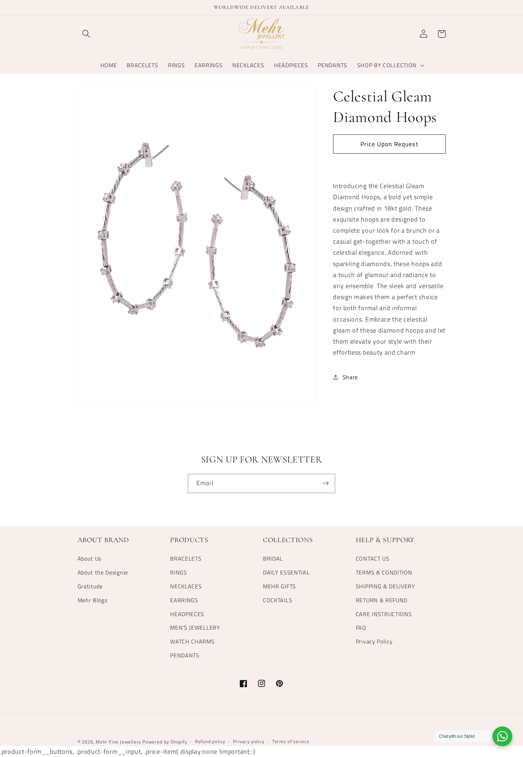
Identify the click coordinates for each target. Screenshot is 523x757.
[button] (87, 34)
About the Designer (103, 572)
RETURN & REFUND (381, 600)
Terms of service (291, 741)
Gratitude (90, 586)
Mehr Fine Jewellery (118, 742)
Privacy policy (248, 741)
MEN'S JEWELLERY (195, 627)
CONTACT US (373, 558)
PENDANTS (185, 655)
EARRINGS (184, 600)
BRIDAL (273, 558)
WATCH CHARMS (192, 641)
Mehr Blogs (92, 600)
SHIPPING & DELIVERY (385, 586)
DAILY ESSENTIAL (286, 572)
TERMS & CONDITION (384, 572)
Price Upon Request (389, 143)
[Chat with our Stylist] (502, 736)
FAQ (361, 627)
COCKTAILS (277, 600)
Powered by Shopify (164, 742)
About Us (90, 558)
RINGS (178, 572)
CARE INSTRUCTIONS (384, 614)
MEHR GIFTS (279, 586)
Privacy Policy (374, 641)
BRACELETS (185, 558)
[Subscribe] (326, 483)
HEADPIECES (187, 614)
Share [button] (350, 377)
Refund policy (210, 741)
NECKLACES (186, 586)
